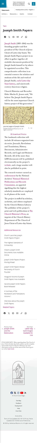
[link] (14, 236)
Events (22, 14)
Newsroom (5, 10)
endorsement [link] (10, 175)
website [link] (8, 165)
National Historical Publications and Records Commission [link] (17, 181)
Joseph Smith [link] (10, 43)
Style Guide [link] (11, 349)
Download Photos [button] (19, 134)
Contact (30, 14)
